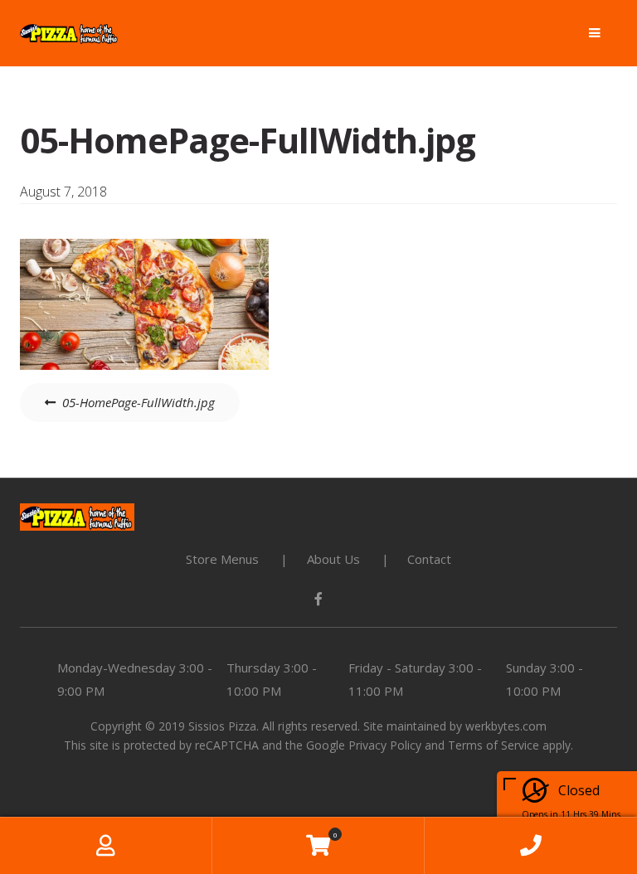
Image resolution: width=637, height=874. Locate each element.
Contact (429, 559)
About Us (333, 559)
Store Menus (222, 559)
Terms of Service (493, 745)
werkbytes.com (506, 726)
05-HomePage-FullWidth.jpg (138, 402)
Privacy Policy (384, 745)
